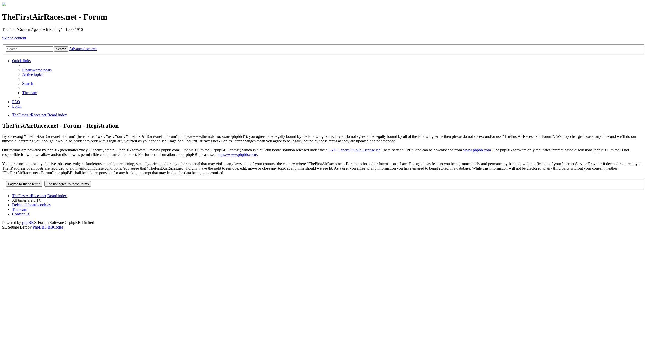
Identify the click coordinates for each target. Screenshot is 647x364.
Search (61, 49)
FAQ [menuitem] (16, 102)
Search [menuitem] (27, 83)
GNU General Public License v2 (354, 150)
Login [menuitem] (17, 106)
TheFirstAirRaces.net (29, 196)
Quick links (21, 61)
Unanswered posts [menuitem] (37, 70)
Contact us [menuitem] (20, 214)
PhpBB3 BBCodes (48, 227)
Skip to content (14, 38)
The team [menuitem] (29, 92)
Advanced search (83, 49)
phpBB (28, 222)
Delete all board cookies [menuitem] (31, 205)
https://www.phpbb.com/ (237, 154)
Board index (57, 196)
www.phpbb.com (477, 150)
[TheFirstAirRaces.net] (4, 5)
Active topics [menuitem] (32, 74)
